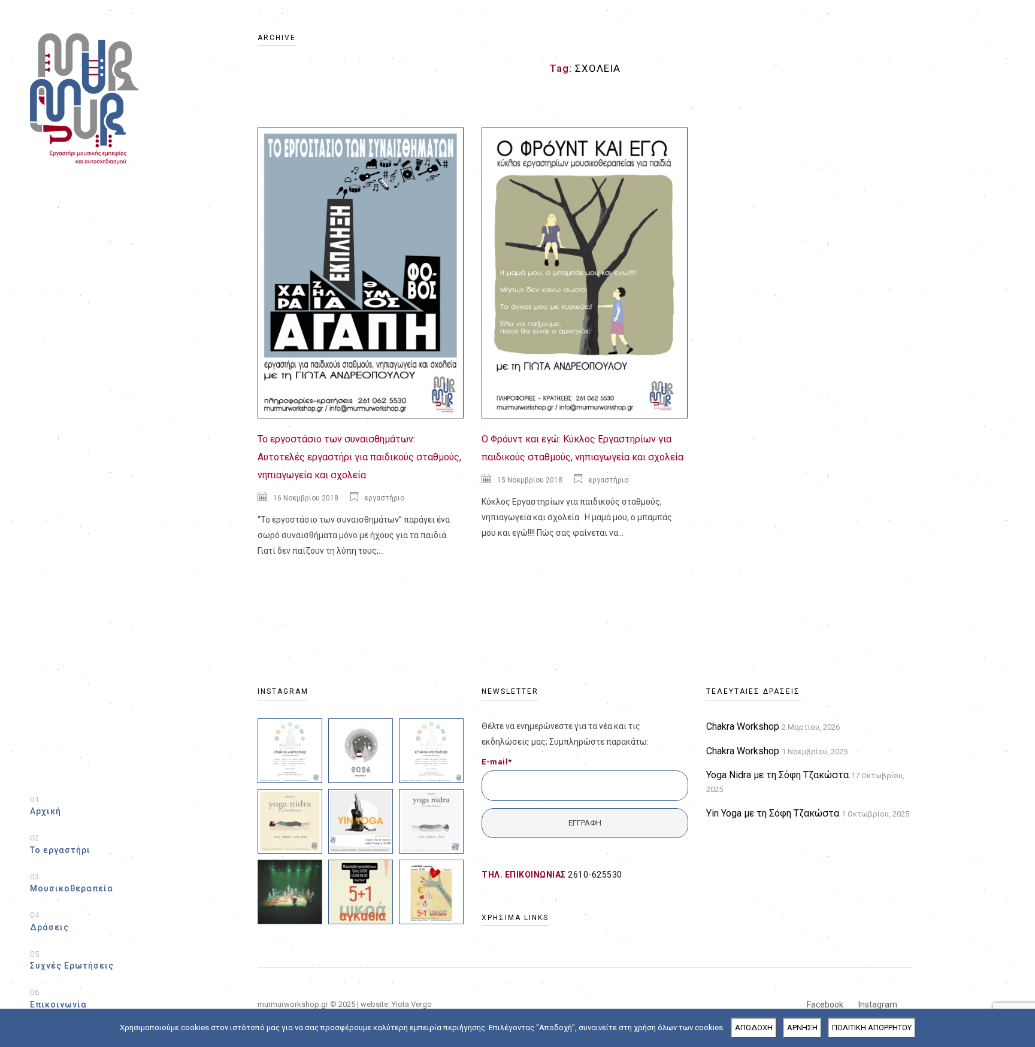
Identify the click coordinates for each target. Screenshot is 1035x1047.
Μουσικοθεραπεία (71, 883)
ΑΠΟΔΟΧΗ (754, 1027)
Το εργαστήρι (60, 844)
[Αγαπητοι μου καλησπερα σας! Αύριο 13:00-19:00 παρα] (360, 892)
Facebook (825, 1004)
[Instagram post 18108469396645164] (360, 750)
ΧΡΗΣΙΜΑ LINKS (515, 918)
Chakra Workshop (742, 726)
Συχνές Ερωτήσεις (72, 960)
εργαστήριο (384, 498)
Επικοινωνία (58, 998)
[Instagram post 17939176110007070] (431, 821)
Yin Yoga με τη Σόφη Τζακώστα (772, 813)
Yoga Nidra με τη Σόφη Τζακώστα (777, 775)
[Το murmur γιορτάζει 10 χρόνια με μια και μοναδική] (431, 892)
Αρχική (45, 806)
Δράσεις (49, 921)
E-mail (497, 761)
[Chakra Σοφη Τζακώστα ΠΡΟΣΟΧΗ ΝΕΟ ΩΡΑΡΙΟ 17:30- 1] (431, 750)
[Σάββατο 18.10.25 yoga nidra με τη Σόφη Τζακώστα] (290, 821)
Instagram (877, 1004)
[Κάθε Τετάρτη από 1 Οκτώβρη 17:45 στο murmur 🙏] (360, 821)
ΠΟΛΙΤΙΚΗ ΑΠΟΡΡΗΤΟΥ (872, 1027)
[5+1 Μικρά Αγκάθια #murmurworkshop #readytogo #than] (290, 892)
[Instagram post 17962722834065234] (290, 750)
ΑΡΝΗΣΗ (802, 1027)
